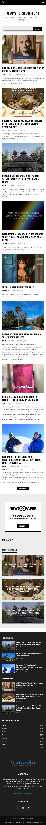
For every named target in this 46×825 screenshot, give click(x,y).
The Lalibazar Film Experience (18, 287)
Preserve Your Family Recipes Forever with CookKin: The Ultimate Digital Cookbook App (22, 123)
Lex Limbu (11, 75)
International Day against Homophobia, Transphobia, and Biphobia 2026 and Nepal (23, 237)
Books (4, 74)
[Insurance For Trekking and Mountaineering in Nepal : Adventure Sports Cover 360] (23, 438)
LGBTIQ (4, 243)
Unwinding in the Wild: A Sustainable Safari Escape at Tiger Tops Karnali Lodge (21, 179)
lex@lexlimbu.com (26, 793)
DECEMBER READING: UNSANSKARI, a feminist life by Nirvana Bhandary (20, 398)
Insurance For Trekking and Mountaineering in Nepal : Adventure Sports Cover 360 (21, 459)
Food (3, 130)
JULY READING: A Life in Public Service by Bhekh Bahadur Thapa (23, 70)
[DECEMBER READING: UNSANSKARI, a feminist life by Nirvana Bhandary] (23, 378)
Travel (4, 185)
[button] (2, 2)
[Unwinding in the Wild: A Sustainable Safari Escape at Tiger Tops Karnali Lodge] (23, 157)
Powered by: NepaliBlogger (34, 822)
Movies (4, 291)
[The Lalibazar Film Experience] (23, 268)
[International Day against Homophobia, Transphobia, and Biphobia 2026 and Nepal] (23, 215)
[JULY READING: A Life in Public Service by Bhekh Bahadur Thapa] (23, 49)
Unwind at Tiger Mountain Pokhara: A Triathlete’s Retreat (22, 336)
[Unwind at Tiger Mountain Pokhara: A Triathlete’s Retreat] (23, 315)
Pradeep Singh (20, 822)
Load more (22, 488)
